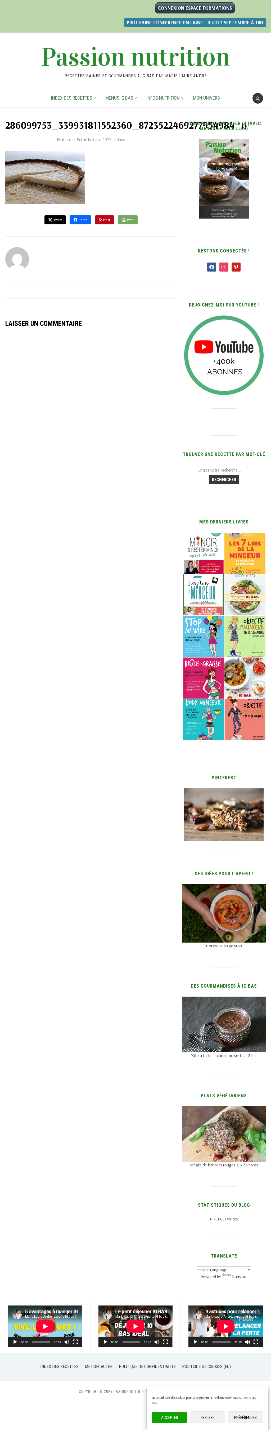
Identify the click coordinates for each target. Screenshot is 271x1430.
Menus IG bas (119, 98)
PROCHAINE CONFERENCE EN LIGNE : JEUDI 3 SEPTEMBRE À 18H (195, 22)
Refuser (208, 1417)
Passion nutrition (136, 57)
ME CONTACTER (98, 1366)
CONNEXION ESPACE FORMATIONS (195, 8)
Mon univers (206, 98)
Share (83, 219)
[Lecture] (15, 1342)
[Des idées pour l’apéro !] (224, 887)
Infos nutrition (163, 98)
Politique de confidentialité (147, 1366)
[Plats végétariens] (224, 1109)
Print (130, 219)
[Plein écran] (75, 1342)
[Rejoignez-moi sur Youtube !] (224, 318)
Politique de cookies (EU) (206, 1366)
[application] (45, 1326)
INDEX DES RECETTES (71, 98)
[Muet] (67, 1342)
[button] (203, 553)
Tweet (58, 219)
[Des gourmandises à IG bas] (224, 999)
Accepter (169, 1417)
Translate (239, 1276)
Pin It (106, 219)
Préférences (245, 1417)
